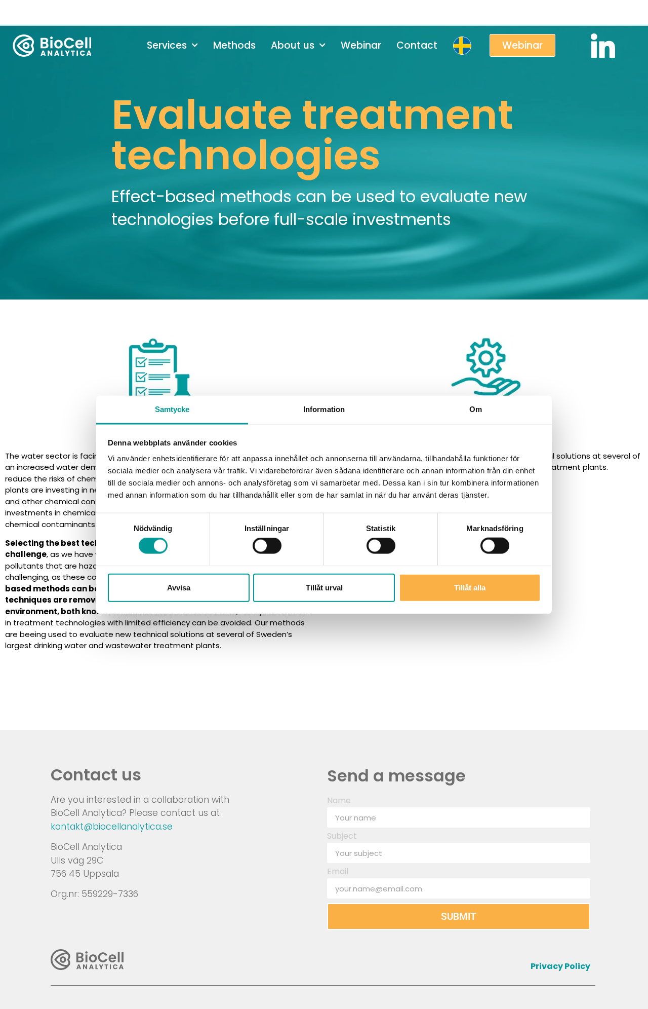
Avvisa (178, 587)
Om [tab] (475, 408)
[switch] (267, 545)
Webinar (361, 45)
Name (339, 801)
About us (292, 45)
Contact (416, 45)
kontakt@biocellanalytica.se (112, 826)
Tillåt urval (324, 587)
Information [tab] (324, 408)
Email (337, 872)
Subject (342, 837)
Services (167, 45)
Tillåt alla (469, 587)
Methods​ (234, 45)
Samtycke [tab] (172, 408)
